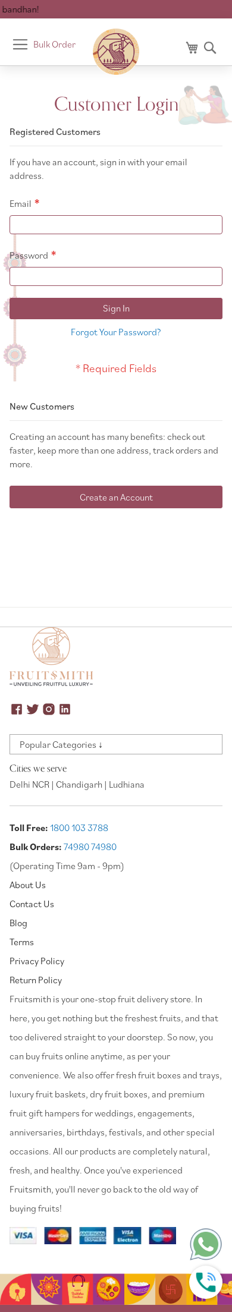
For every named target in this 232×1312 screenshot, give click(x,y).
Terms (22, 942)
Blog (18, 923)
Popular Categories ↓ (61, 744)
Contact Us (32, 904)
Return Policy (36, 980)
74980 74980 (90, 846)
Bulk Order (54, 44)
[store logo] (116, 51)
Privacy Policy (37, 961)
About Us (28, 885)
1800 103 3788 (79, 827)
